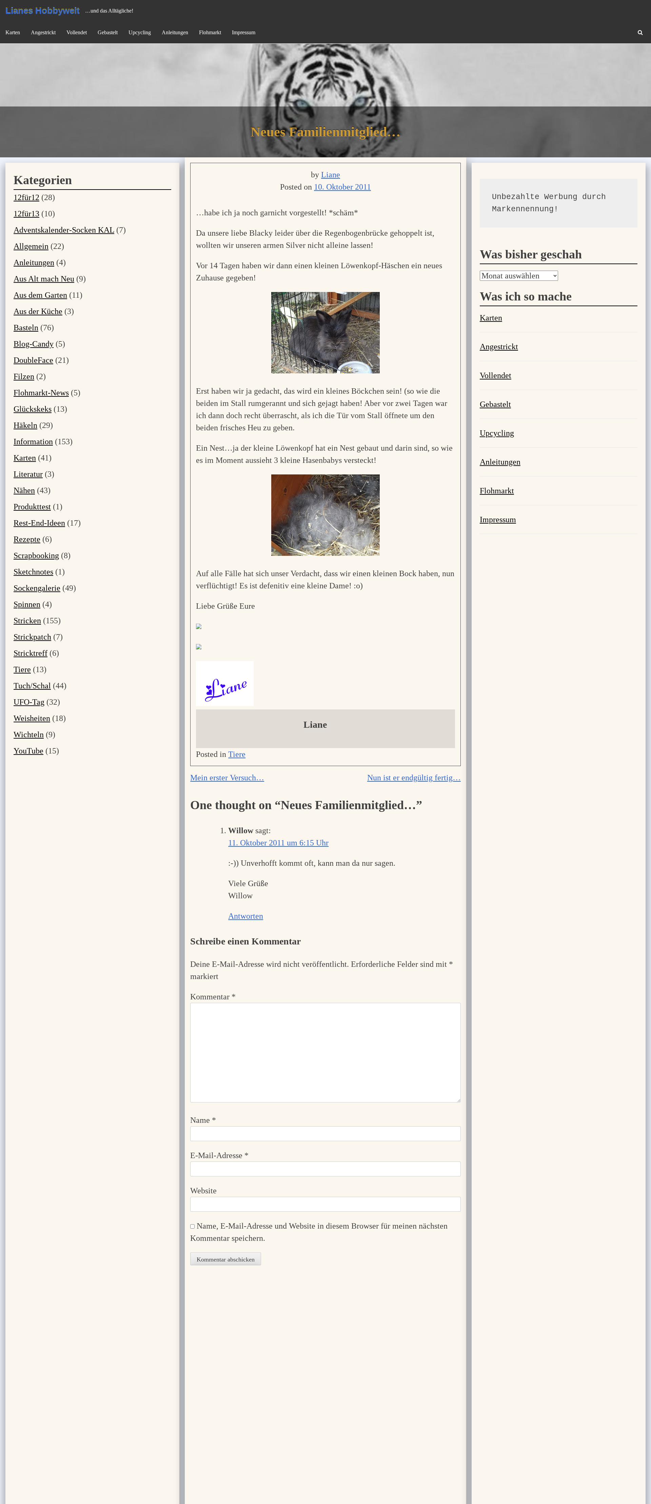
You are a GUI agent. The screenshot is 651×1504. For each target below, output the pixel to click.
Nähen (24, 490)
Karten (12, 32)
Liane (330, 174)
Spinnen (27, 604)
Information (33, 441)
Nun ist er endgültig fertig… (414, 777)
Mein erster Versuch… (227, 777)
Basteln (26, 327)
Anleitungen (175, 32)
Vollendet (76, 32)
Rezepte (27, 539)
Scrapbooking (36, 555)
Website (203, 1190)
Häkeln (25, 425)
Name (203, 1120)
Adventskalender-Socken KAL (64, 230)
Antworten (245, 916)
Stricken (27, 620)
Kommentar (213, 996)
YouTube (28, 750)
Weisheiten (32, 718)
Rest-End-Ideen (39, 523)
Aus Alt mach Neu (44, 278)
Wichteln (29, 734)
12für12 (26, 197)
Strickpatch (32, 636)
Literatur (28, 474)
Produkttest (32, 506)
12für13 (26, 213)
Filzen (24, 376)
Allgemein (31, 246)
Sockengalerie (37, 588)
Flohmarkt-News (41, 392)
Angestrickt (43, 32)
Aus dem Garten (40, 295)
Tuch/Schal (32, 685)
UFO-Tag (29, 702)
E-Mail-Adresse (219, 1155)
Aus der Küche (38, 311)
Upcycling (140, 32)
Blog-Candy (34, 343)
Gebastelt (108, 32)
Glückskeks (33, 409)
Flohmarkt (210, 32)
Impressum (243, 32)
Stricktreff (30, 653)
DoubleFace (33, 360)
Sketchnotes (33, 571)
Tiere (236, 754)
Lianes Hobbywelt (42, 11)
